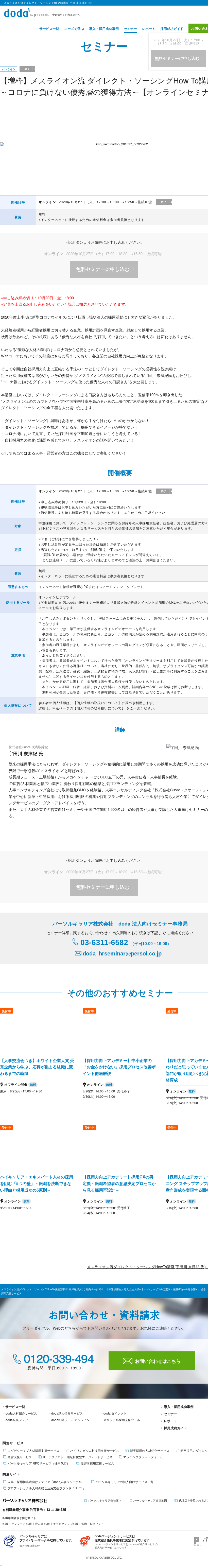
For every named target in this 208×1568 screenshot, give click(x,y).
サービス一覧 (49, 28)
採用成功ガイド (171, 28)
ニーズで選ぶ (74, 28)
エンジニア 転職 (21, 1524)
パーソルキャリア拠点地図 (150, 1500)
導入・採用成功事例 (104, 28)
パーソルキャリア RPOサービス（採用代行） (39, 1463)
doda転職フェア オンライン (70, 1419)
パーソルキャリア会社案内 (105, 1500)
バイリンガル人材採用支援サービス (94, 1450)
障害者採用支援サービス (97, 1463)
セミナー (130, 28)
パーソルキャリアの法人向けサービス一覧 (124, 1481)
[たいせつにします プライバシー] (9, 1540)
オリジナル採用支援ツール (121, 1419)
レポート (148, 28)
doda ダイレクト (115, 1413)
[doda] (26, 11)
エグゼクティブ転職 (65, 1524)
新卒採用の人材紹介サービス (149, 1450)
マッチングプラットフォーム (143, 1456)
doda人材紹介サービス (21, 1413)
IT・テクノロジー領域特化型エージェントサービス (77, 1456)
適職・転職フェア (92, 1524)
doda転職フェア (17, 1419)
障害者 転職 (42, 1524)
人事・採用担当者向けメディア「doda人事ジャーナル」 (46, 1481)
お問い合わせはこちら (158, 1361)
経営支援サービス (20, 1456)
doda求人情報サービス (67, 1413)
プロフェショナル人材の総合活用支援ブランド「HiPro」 (46, 1488)
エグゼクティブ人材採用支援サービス (33, 1450)
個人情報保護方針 (30, 1545)
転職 (5, 1524)
